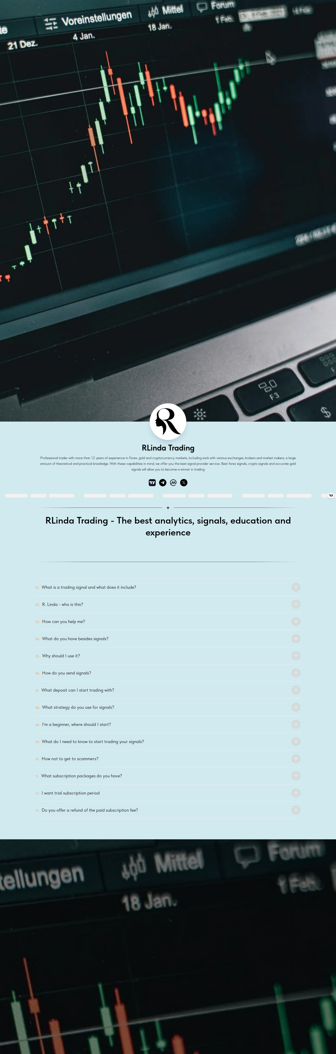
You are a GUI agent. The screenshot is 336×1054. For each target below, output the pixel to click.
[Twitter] (183, 482)
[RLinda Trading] (162, 482)
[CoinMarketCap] (173, 482)
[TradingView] (152, 482)
